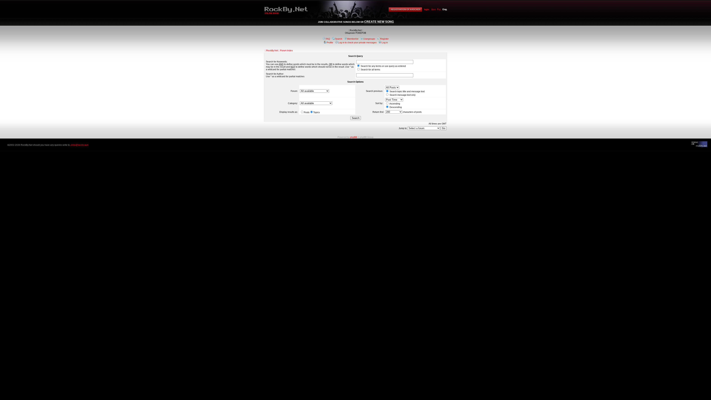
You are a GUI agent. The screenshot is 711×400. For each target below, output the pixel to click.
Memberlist (352, 39)
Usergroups (369, 39)
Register (384, 39)
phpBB (353, 137)
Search (338, 39)
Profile (330, 42)
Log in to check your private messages (357, 42)
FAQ (328, 39)
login (426, 9)
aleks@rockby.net (79, 145)
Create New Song (379, 21)
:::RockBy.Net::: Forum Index (279, 50)
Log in (385, 42)
